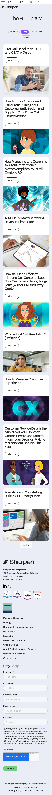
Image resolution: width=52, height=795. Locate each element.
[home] (22, 7)
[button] (49, 7)
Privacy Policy (15, 790)
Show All (14, 32)
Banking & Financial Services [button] (18, 627)
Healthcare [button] (9, 631)
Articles (26, 38)
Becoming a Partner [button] (14, 653)
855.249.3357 (17, 579)
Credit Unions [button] (10, 644)
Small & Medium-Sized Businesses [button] (21, 649)
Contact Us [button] (9, 658)
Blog (25, 32)
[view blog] (26, 80)
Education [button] (8, 636)
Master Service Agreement (26, 787)
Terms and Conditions (33, 790)
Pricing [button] (7, 622)
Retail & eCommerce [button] (14, 640)
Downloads (37, 32)
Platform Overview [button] (13, 618)
